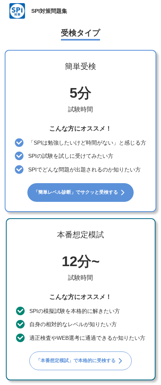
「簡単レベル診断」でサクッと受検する (76, 192)
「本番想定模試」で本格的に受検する (76, 360)
